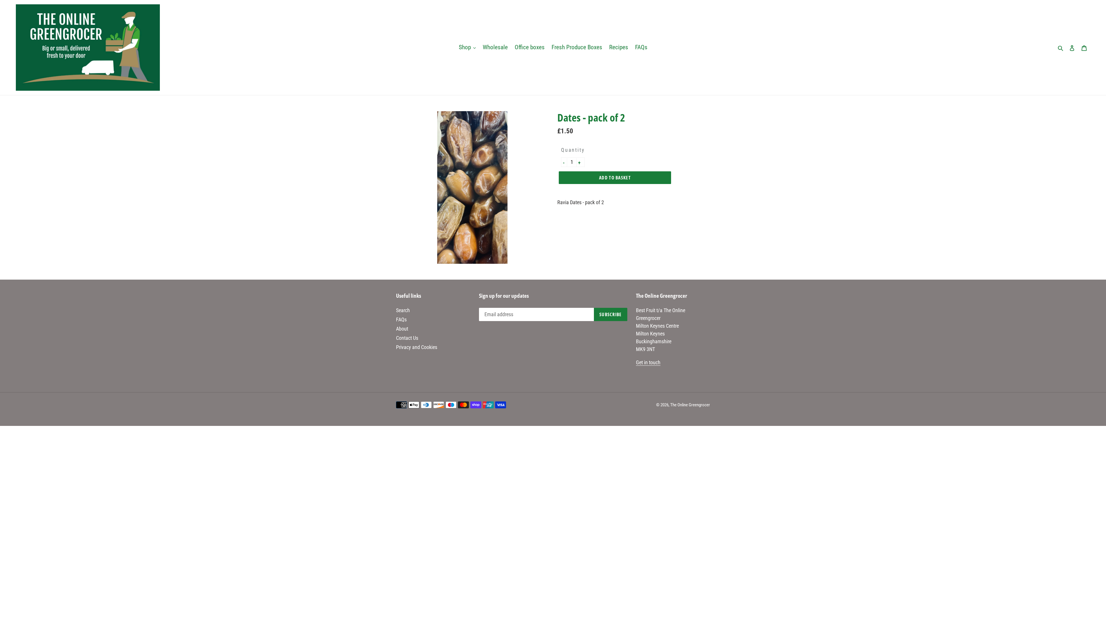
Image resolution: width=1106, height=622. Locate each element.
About (402, 329)
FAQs (401, 319)
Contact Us (407, 338)
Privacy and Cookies (416, 347)
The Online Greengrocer (690, 404)
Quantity (573, 150)
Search (403, 310)
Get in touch (648, 362)
